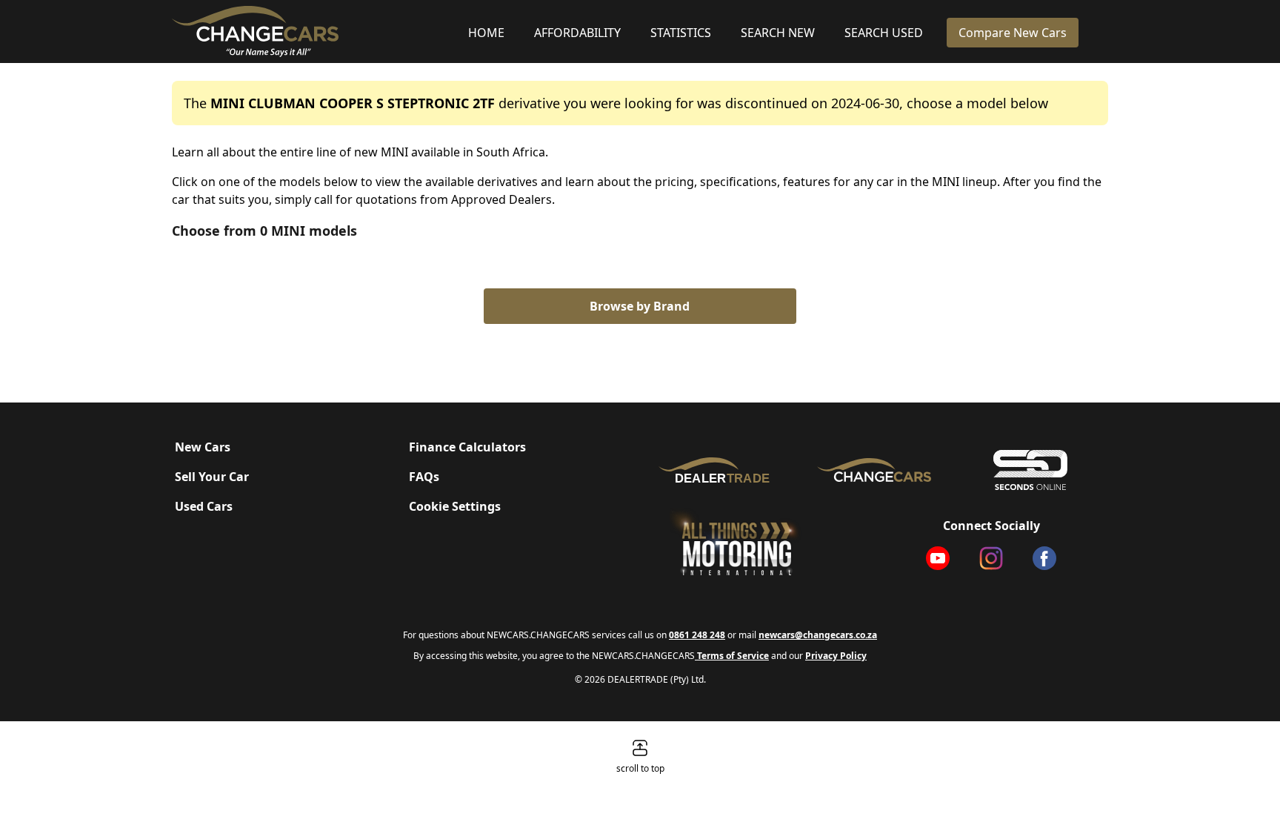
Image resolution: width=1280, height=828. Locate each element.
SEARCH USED (883, 32)
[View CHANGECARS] (314, 31)
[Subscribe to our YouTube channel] (938, 558)
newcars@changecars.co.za (818, 635)
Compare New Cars (1013, 32)
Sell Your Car (212, 476)
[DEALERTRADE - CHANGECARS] (718, 469)
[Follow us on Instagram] (991, 558)
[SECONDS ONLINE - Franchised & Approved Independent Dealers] (1030, 470)
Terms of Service (732, 655)
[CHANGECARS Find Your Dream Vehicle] (874, 470)
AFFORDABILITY (577, 32)
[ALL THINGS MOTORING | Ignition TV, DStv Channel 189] (757, 542)
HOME (486, 32)
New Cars (202, 447)
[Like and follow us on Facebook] (1044, 558)
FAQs (424, 476)
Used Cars (204, 506)
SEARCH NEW (778, 32)
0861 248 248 (697, 635)
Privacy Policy (836, 655)
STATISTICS (680, 32)
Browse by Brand (640, 306)
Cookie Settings (455, 506)
